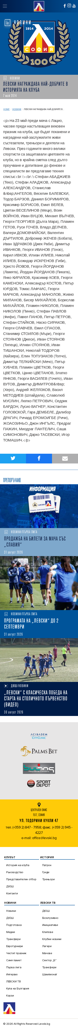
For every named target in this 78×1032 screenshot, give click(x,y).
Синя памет (13, 960)
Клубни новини (52, 939)
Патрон (46, 865)
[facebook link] (65, 6)
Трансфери (13, 939)
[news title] (39, 506)
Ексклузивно (50, 917)
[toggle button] (4, 6)
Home (6, 109)
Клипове (47, 932)
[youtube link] (74, 6)
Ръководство (14, 872)
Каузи (10, 995)
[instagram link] (69, 5)
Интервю (12, 974)
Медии (10, 932)
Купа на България (17, 988)
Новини (16, 109)
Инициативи (50, 925)
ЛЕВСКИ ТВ (13, 981)
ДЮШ (10, 886)
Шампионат (49, 974)
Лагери (47, 946)
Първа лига (13, 967)
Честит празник (16, 953)
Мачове (47, 953)
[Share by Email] (65, 458)
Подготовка (13, 925)
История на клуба (17, 865)
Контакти (12, 893)
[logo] (39, 5)
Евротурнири (14, 946)
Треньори (48, 879)
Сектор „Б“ (49, 960)
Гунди (46, 872)
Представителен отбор (21, 879)
